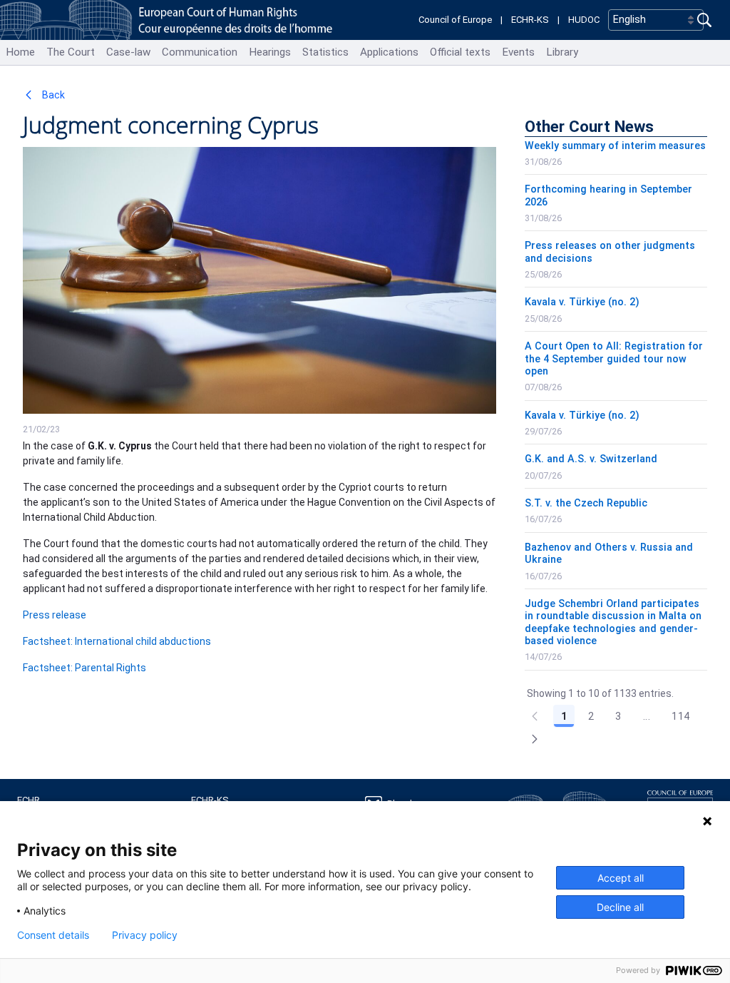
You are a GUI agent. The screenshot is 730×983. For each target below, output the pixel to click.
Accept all (620, 878)
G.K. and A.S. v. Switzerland (591, 459)
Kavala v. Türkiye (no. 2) (582, 302)
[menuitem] (20, 52)
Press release (54, 615)
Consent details (53, 935)
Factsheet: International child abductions (117, 641)
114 (680, 716)
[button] (535, 739)
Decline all (620, 907)
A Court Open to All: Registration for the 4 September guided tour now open (614, 358)
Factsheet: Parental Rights (84, 667)
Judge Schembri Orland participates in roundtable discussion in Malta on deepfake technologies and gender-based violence (613, 622)
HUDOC (584, 19)
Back (52, 95)
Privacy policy (145, 935)
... (646, 716)
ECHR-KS (530, 19)
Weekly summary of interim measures (615, 146)
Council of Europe (455, 19)
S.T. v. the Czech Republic (586, 503)
